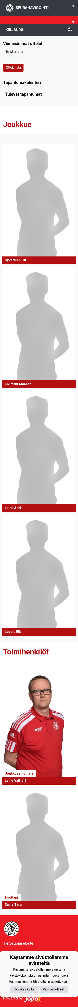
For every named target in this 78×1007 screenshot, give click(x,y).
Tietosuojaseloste (18, 943)
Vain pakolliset (53, 989)
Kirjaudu (14, 29)
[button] (39, 204)
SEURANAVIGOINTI (45, 7)
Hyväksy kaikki (24, 989)
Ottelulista (13, 68)
